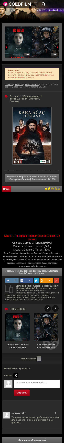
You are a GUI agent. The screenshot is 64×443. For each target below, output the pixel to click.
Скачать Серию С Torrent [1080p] (32, 242)
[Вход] (15, 375)
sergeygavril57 (18, 413)
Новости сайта (32, 84)
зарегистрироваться (44, 75)
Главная (9, 84)
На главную (17, 4)
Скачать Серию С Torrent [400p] (32, 249)
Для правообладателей (32, 440)
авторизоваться (19, 77)
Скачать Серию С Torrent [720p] (32, 246)
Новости (19, 84)
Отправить (22, 393)
